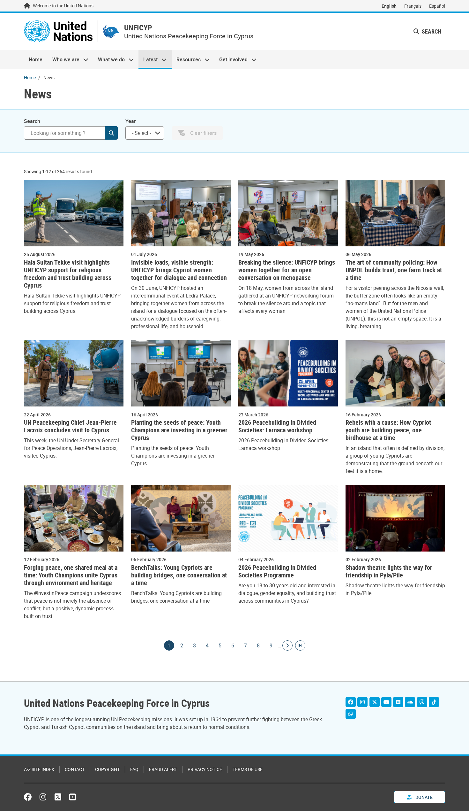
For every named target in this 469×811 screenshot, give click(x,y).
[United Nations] (58, 31)
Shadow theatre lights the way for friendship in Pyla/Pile (389, 571)
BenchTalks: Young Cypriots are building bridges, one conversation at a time (179, 575)
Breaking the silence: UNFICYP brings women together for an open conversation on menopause (286, 270)
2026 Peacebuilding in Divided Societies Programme (277, 571)
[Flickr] (398, 702)
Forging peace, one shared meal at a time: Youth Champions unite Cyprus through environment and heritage (70, 575)
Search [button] (431, 31)
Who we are (63, 59)
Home (35, 59)
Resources (186, 59)
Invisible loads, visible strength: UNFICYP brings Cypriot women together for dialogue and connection (179, 270)
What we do (109, 59)
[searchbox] (142, 133)
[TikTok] (434, 702)
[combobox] (145, 133)
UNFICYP (138, 27)
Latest (148, 59)
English (389, 6)
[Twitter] (374, 702)
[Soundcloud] (410, 702)
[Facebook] (351, 702)
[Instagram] (362, 702)
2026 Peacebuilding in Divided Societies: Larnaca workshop (277, 426)
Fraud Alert (163, 769)
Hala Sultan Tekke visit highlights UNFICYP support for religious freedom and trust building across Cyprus (67, 274)
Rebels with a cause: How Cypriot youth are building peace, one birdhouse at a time (388, 430)
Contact (75, 769)
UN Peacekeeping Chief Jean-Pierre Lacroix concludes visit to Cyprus (70, 426)
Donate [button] (423, 797)
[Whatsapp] (351, 714)
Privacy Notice (205, 769)
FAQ (134, 769)
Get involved (231, 59)
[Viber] (422, 702)
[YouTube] (386, 702)
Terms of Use (248, 769)
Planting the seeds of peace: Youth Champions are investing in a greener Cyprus (179, 430)
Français (412, 6)
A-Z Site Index (39, 769)
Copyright (107, 769)
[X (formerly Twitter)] (57, 797)
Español (437, 6)
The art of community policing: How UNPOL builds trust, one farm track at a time (394, 270)
